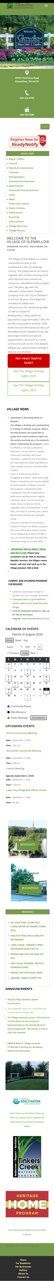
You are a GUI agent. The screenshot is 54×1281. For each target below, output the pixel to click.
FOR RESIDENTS (27, 829)
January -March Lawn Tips (26, 977)
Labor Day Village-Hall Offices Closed (26, 790)
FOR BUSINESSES (30, 872)
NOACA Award (15, 1043)
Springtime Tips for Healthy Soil (27, 956)
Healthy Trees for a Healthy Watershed (27, 937)
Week (18, 640)
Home (23, 1259)
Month (10, 640)
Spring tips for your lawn (26, 972)
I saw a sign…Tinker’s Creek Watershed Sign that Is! (27, 946)
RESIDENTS (27, 844)
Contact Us (23, 1277)
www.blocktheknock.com (35, 618)
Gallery (23, 1270)
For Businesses (23, 1266)
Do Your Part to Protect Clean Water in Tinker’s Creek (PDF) (28, 926)
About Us (23, 1273)
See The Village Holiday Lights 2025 (28, 373)
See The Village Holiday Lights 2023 (28, 387)
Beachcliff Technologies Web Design (24, 1249)
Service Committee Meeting (21, 732)
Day (26, 640)
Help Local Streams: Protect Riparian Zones (27, 965)
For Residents (23, 1263)
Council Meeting (15, 768)
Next (32, 653)
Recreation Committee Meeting (23, 750)
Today (25, 653)
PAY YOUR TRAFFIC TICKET (29, 361)
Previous (14, 653)
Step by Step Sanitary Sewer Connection (22, 1001)
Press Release (14, 1230)
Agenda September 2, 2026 (20, 775)
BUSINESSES (30, 888)
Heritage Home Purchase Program (34, 1232)
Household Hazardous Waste (33, 1124)
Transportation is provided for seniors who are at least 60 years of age (30, 603)
